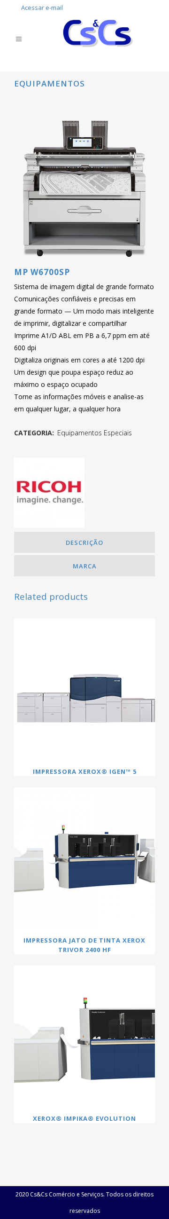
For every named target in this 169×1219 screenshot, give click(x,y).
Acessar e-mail (42, 7)
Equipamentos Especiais (94, 432)
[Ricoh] (49, 494)
